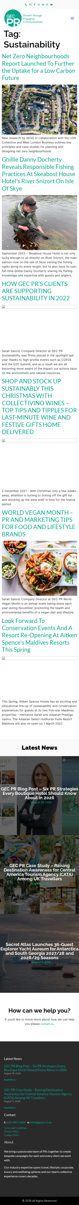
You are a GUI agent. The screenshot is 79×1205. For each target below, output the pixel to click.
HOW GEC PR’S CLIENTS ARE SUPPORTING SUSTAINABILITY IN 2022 (36, 291)
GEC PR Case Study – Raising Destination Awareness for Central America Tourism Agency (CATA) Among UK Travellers (38, 1094)
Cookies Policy (11, 1135)
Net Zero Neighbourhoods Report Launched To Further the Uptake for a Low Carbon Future (38, 66)
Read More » (10, 1079)
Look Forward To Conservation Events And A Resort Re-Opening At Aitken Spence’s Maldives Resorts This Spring (39, 635)
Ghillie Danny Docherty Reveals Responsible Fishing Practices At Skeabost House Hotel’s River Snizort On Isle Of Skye (38, 174)
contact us (47, 1023)
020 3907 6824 (16, 1122)
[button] (72, 18)
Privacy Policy (11, 1131)
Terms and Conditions (15, 1127)
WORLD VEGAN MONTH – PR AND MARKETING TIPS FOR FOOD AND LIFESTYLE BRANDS (39, 523)
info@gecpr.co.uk (41, 1122)
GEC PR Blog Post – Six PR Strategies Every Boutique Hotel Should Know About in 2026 (35, 1068)
